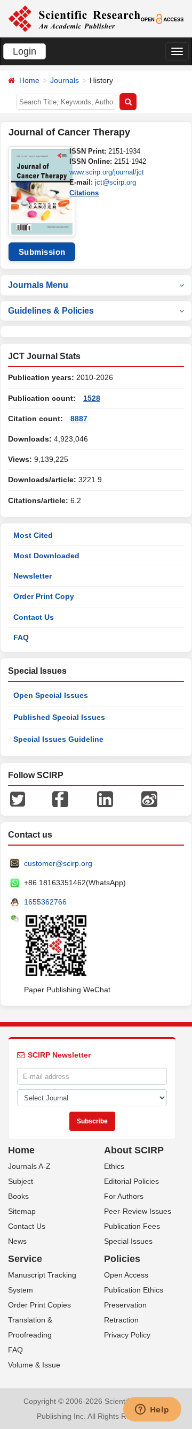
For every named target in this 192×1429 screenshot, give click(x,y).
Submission (42, 251)
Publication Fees (132, 1226)
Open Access (126, 1275)
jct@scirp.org (115, 182)
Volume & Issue (34, 1364)
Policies (122, 1258)
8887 (78, 418)
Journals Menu (38, 285)
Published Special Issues (59, 717)
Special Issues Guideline (58, 739)
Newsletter (32, 576)
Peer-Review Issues (137, 1211)
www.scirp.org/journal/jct (106, 172)
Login (24, 51)
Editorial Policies (131, 1181)
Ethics (114, 1166)
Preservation (125, 1305)
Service (25, 1258)
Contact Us (33, 617)
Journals (64, 80)
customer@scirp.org (58, 863)
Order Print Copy (43, 596)
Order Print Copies (39, 1305)
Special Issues (128, 1241)
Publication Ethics (133, 1290)
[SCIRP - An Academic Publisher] (74, 18)
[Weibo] (149, 798)
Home (29, 80)
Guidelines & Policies (51, 310)
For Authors (123, 1196)
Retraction (121, 1320)
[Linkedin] (105, 798)
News (17, 1241)
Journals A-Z (29, 1166)
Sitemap (22, 1211)
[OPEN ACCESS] (162, 18)
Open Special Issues (50, 695)
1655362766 (45, 902)
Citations (84, 193)
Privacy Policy (127, 1335)
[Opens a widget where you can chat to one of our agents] (152, 1410)
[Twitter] (17, 798)
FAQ (21, 637)
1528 (91, 398)
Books (18, 1196)
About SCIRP (134, 1150)
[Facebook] (60, 798)
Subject (20, 1181)
